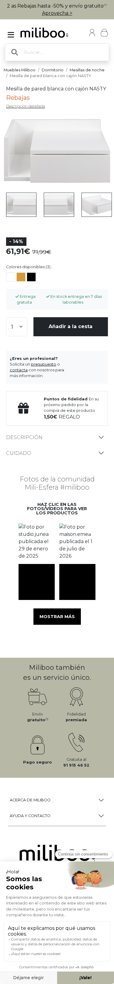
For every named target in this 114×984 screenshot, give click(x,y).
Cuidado (18, 453)
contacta (19, 370)
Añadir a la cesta (70, 326)
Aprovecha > (57, 13)
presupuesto (43, 364)
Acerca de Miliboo (30, 800)
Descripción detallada (25, 106)
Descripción (24, 437)
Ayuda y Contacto (30, 815)
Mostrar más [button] (57, 616)
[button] (36, 541)
